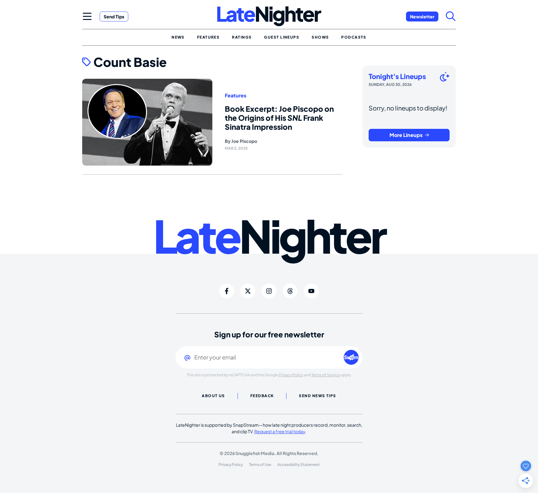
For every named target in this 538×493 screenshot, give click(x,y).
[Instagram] (269, 291)
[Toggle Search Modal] (451, 16)
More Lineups (405, 135)
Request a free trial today (279, 431)
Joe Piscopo (244, 141)
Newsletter (422, 16)
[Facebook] (226, 291)
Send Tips (114, 16)
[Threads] (290, 291)
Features (235, 95)
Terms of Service (325, 375)
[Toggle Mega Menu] (87, 16)
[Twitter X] (247, 291)
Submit (351, 357)
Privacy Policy (291, 375)
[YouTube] (311, 291)
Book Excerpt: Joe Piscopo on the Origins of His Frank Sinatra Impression (279, 117)
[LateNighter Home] (269, 16)
